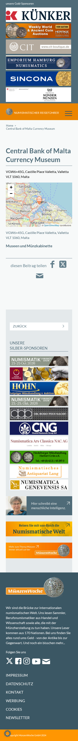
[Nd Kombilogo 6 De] (32, 111)
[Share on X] (62, 267)
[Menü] (66, 113)
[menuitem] (66, 113)
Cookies (14, 709)
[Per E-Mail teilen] (39, 278)
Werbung (15, 701)
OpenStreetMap (51, 225)
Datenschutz (19, 684)
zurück (20, 326)
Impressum (17, 675)
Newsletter (18, 718)
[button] (39, 200)
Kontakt (15, 692)
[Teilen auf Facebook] (52, 267)
